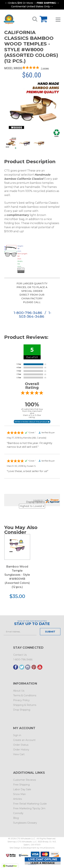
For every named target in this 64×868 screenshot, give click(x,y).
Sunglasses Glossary (25, 822)
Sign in (17, 735)
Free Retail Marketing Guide (30, 803)
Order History (21, 749)
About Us (18, 690)
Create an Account (24, 740)
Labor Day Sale (22, 789)
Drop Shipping (21, 709)
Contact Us (20, 654)
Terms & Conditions (24, 695)
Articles (17, 798)
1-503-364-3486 (35, 315)
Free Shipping (21, 784)
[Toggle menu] (58, 18)
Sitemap (12, 841)
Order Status (20, 744)
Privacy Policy (21, 700)
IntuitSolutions (47, 847)
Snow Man (19, 794)
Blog (16, 818)
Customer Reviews (24, 779)
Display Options (35, 502)
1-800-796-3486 (28, 313)
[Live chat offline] (43, 861)
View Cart (19, 754)
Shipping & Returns (24, 705)
